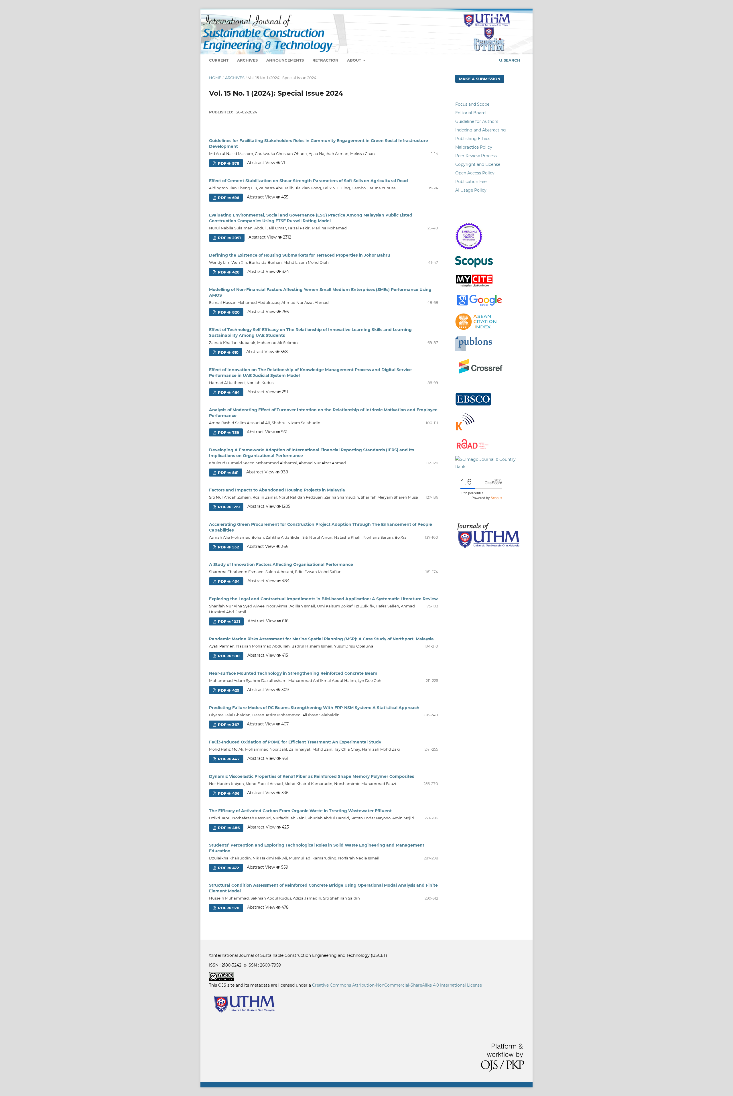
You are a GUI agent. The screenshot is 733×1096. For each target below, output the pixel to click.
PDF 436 (228, 793)
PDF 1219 (228, 507)
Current (218, 60)
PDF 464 (228, 392)
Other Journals (509, 25)
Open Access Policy (474, 173)
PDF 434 (228, 581)
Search (511, 60)
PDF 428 (228, 272)
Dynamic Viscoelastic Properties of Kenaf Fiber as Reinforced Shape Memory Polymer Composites (311, 776)
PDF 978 (228, 163)
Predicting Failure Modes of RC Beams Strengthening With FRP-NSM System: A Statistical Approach (314, 707)
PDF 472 (228, 867)
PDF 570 (228, 908)
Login (515, 16)
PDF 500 (228, 656)
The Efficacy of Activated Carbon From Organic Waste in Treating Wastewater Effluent (300, 810)
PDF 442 (228, 759)
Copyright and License (477, 164)
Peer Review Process (476, 155)
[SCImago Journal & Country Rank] (489, 466)
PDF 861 (228, 472)
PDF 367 (228, 724)
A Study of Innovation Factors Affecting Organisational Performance (281, 564)
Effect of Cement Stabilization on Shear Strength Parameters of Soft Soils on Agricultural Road (308, 180)
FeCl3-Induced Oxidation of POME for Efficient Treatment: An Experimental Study (295, 742)
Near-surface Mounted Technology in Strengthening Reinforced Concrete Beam (293, 673)
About (354, 60)
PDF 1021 (228, 621)
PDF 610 (228, 352)
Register (495, 16)
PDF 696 (228, 197)
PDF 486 (228, 827)
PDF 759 (228, 432)
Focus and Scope (472, 104)
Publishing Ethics (472, 138)
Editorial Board (470, 112)
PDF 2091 (229, 237)
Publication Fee (470, 181)
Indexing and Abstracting (480, 130)
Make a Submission (480, 78)
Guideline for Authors (476, 121)
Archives (247, 60)
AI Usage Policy (470, 190)
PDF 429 (228, 690)
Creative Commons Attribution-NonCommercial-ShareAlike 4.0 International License (397, 985)
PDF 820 (228, 312)
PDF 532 (228, 547)
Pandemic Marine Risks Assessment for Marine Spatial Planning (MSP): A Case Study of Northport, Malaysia (321, 639)
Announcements (285, 60)
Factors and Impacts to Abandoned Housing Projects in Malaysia (277, 490)
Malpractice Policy (473, 147)
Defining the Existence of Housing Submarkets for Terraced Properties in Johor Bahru (299, 255)
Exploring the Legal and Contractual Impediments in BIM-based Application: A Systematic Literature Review (323, 598)
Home (215, 77)
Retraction (325, 60)
